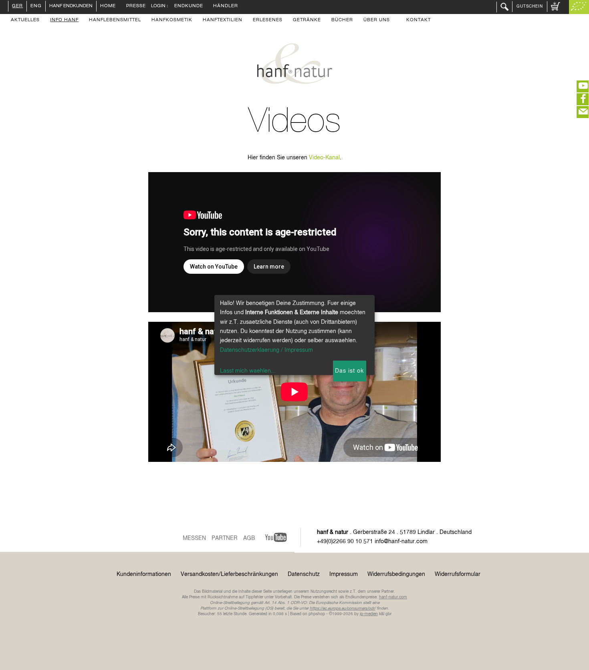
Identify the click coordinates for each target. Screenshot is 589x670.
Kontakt (418, 20)
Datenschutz (304, 574)
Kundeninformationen (144, 574)
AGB (249, 538)
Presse (136, 6)
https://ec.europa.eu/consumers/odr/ (342, 608)
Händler (225, 6)
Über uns (376, 20)
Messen (194, 538)
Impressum (343, 574)
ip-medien (369, 614)
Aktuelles (25, 20)
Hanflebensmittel (115, 20)
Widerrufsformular (457, 574)
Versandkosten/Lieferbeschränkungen (229, 574)
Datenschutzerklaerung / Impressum (266, 350)
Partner (225, 538)
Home (108, 6)
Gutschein (530, 6)
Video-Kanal (324, 157)
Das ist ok (349, 371)
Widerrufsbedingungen (396, 574)
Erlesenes (267, 20)
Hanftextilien (222, 20)
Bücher (342, 20)
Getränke (307, 20)
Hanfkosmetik (171, 20)
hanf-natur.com (393, 597)
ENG (36, 6)
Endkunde (188, 6)
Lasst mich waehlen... (248, 371)
